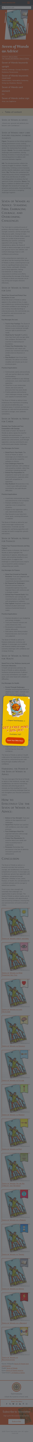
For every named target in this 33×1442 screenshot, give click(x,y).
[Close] (29, 698)
